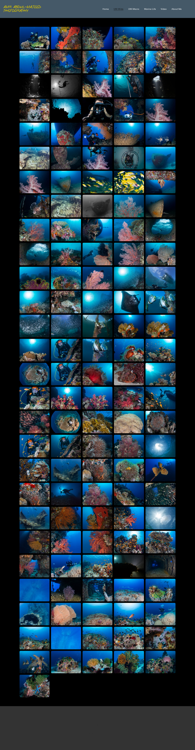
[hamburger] (68, 8)
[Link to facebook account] (90, 725)
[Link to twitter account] (97, 725)
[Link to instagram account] (105, 725)
